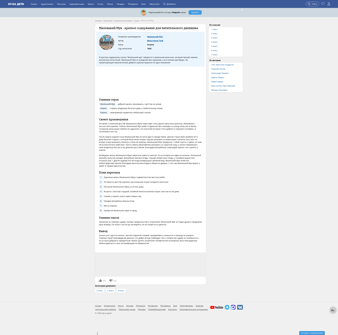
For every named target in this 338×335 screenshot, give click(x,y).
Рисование (153, 306)
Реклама (141, 309)
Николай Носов (218, 69)
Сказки (34, 4)
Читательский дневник (105, 309)
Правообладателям (157, 309)
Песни (110, 4)
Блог (144, 4)
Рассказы (61, 4)
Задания (199, 306)
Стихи (100, 4)
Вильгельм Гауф (155, 40)
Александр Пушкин (220, 73)
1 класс (214, 29)
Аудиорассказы (76, 4)
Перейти (195, 12)
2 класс (110, 290)
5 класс (214, 46)
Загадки (120, 4)
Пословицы (165, 306)
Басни (91, 4)
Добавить (170, 3)
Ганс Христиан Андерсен (222, 64)
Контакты (172, 309)
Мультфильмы (186, 306)
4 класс (121, 290)
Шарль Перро (217, 77)
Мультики (154, 4)
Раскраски (133, 4)
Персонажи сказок (127, 309)
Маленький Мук (155, 36)
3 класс (100, 290)
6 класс (214, 50)
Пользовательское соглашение (194, 309)
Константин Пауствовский (223, 86)
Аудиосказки (47, 4)
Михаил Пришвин (219, 90)
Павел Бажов (217, 81)
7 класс (214, 54)
